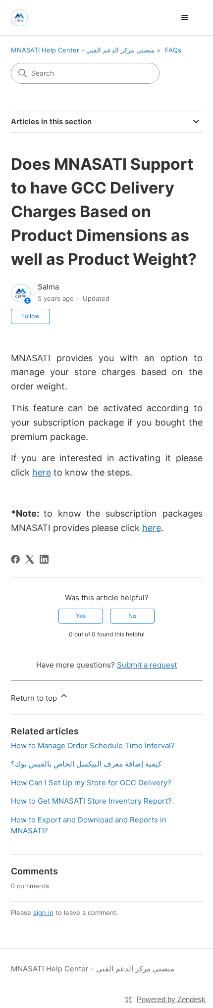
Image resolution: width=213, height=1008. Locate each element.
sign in (43, 912)
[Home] (19, 17)
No (132, 616)
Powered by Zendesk (171, 999)
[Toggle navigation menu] (185, 18)
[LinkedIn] (44, 559)
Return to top (35, 698)
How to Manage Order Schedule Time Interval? (93, 745)
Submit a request (147, 665)
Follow (30, 316)
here (41, 472)
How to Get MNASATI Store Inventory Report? (91, 801)
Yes (81, 616)
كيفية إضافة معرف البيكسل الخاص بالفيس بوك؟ (86, 763)
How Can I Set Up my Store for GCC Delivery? (91, 782)
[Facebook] (15, 559)
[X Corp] (29, 559)
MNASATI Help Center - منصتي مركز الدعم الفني (83, 50)
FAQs (173, 50)
